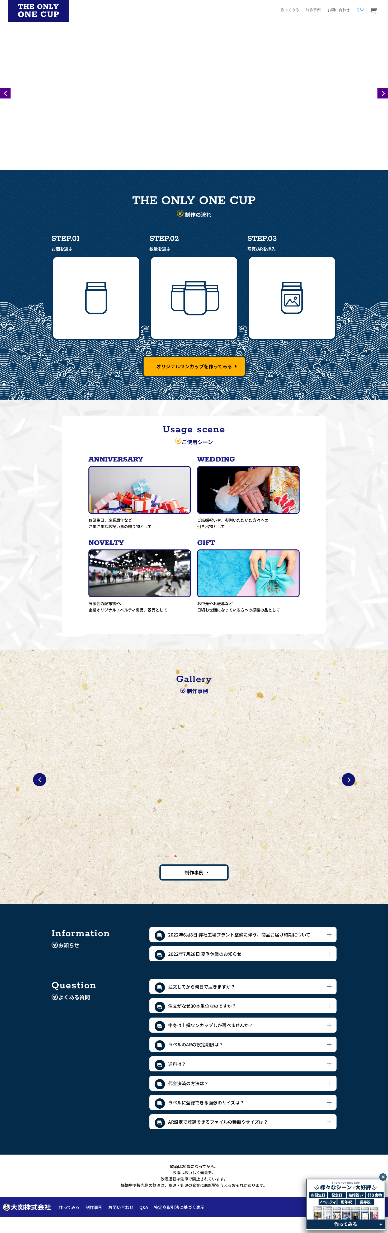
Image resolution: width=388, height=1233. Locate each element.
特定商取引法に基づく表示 (179, 1207)
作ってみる (290, 10)
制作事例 (313, 10)
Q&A (361, 10)
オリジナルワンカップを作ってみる (194, 366)
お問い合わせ (339, 10)
